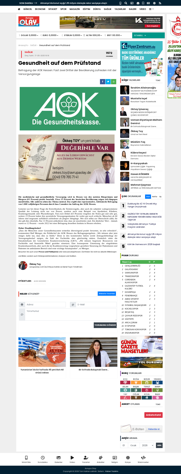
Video (72, 462)
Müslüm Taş (138, 142)
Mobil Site (26, 462)
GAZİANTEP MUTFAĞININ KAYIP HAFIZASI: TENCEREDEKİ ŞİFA (144, 92)
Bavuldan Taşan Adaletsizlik (143, 101)
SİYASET (52, 9)
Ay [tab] (160, 196)
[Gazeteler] (148, 3)
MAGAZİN (75, 9)
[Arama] (126, 3)
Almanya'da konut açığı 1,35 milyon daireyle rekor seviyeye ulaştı (142, 236)
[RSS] (160, 3)
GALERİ (132, 9)
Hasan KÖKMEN (140, 174)
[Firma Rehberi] (138, 3)
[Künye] (154, 3)
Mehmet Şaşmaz (141, 184)
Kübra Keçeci (138, 152)
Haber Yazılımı (111, 471)
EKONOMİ (40, 9)
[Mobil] (120, 3)
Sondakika (43, 462)
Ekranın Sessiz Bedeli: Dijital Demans (143, 157)
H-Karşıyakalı (139, 163)
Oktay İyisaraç (139, 109)
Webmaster (143, 462)
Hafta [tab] (154, 196)
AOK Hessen (40, 281)
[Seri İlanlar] (143, 3)
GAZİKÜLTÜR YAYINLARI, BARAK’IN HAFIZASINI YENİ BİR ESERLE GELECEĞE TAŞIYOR (142, 216)
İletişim (115, 462)
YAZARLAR (120, 9)
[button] (151, 9)
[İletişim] (132, 3)
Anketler (100, 462)
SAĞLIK (107, 9)
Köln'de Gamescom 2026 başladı (141, 246)
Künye (128, 462)
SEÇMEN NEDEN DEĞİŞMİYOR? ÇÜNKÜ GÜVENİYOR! (144, 113)
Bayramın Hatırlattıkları (141, 145)
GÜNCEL (27, 9)
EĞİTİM (86, 9)
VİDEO (142, 9)
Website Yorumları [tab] (107, 293)
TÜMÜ (158, 80)
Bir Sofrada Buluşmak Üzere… (144, 126)
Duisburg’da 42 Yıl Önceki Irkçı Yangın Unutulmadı (139, 205)
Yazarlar (86, 462)
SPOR (63, 9)
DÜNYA (97, 9)
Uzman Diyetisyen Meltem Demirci (146, 121)
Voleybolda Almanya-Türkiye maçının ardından (139, 226)
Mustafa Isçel (139, 98)
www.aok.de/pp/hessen (72, 252)
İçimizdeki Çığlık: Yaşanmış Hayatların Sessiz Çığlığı (143, 168)
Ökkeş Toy (137, 131)
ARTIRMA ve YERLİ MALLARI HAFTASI (146, 188)
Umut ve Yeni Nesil (139, 134)
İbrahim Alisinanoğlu (143, 87)
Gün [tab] (148, 196)
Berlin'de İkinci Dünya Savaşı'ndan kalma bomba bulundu (69, 3)
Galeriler (59, 462)
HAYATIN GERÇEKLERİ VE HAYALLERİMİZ (141, 178)
